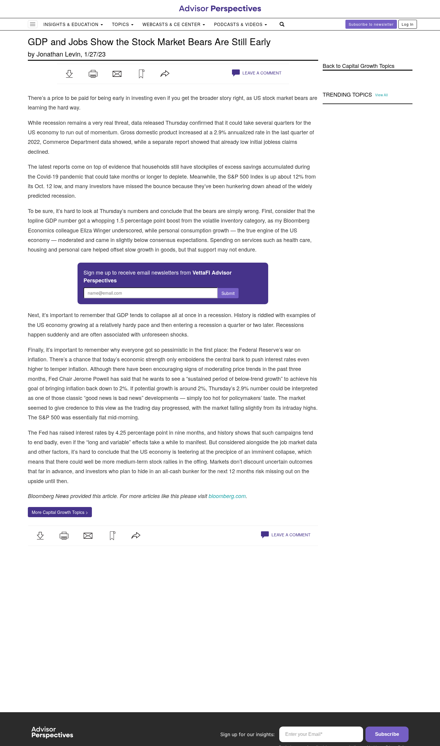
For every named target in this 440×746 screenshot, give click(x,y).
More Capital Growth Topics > (60, 512)
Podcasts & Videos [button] (239, 24)
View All (381, 94)
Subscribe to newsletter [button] (371, 24)
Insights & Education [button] (71, 24)
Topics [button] (121, 24)
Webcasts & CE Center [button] (172, 24)
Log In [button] (408, 24)
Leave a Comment (261, 73)
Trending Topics (347, 95)
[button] (69, 74)
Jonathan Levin (59, 53)
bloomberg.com (227, 496)
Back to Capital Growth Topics (359, 65)
